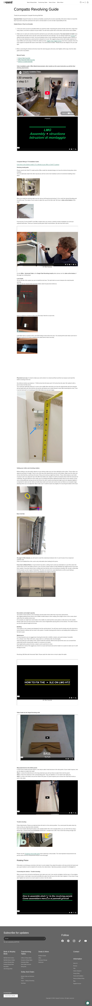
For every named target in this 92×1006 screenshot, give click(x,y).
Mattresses (40, 962)
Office (39, 957)
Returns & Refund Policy (78, 978)
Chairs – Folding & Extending (27, 980)
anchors (73, 35)
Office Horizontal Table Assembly (26, 59)
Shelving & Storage (42, 960)
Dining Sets (23, 966)
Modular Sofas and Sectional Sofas (27, 977)
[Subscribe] (44, 939)
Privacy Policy (76, 973)
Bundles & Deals (42, 955)
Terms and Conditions (78, 975)
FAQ (74, 968)
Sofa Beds (23, 983)
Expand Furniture (59, 998)
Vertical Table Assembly (24, 58)
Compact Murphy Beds (9, 962)
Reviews (75, 965)
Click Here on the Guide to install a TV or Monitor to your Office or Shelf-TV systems (38, 164)
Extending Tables (25, 962)
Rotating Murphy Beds (9, 964)
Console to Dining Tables (26, 960)
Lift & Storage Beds (8, 968)
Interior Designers (77, 970)
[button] (32, 2)
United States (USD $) (10, 995)
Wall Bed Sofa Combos (9, 957)
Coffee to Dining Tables (26, 957)
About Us (75, 963)
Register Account (77, 983)
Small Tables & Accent (26, 964)
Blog (74, 981)
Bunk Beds (6, 966)
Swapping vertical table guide (32, 853)
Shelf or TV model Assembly (25, 61)
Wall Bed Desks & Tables (9, 960)
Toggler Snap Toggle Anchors (54, 40)
